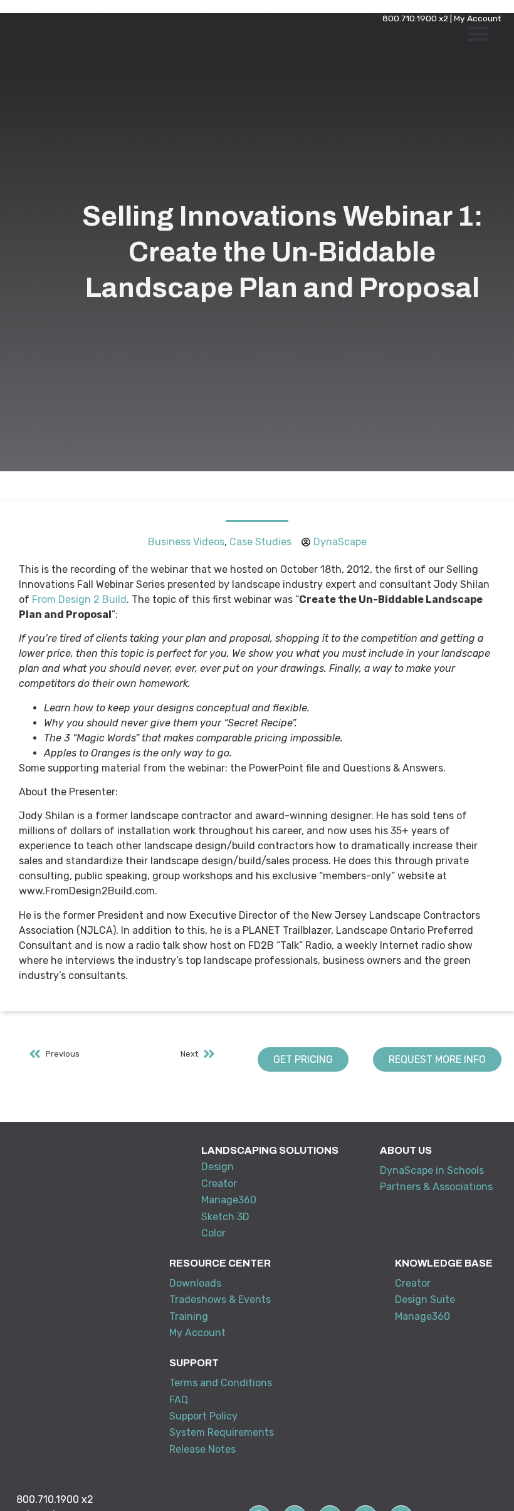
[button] (478, 33)
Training (188, 1316)
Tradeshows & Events (220, 1299)
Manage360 (228, 1200)
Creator (219, 1183)
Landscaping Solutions (269, 1150)
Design (217, 1167)
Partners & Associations (436, 1187)
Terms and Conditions (220, 1383)
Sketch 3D (225, 1217)
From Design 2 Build (79, 599)
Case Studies (260, 542)
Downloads (195, 1283)
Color (213, 1233)
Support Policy (203, 1416)
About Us (406, 1150)
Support (194, 1362)
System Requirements (221, 1432)
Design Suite (425, 1299)
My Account (477, 18)
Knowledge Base (444, 1263)
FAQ (178, 1400)
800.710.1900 (409, 18)
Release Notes (202, 1449)
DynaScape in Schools (432, 1170)
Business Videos (186, 542)
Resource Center (220, 1263)
